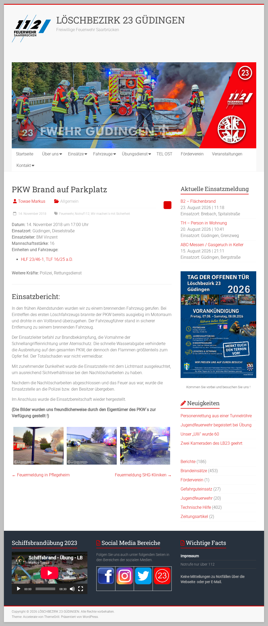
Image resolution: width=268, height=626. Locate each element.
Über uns (50, 153)
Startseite (24, 153)
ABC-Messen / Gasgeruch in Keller (212, 244)
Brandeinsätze (194, 470)
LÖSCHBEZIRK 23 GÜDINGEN (120, 20)
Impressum (190, 556)
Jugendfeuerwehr (197, 498)
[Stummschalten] (72, 588)
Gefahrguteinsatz (196, 489)
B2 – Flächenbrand (198, 201)
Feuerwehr (66, 214)
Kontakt (23, 165)
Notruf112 (82, 214)
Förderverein (192, 153)
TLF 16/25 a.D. (59, 259)
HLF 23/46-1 (32, 259)
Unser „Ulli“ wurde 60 (200, 434)
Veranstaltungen (227, 153)
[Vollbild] (80, 588)
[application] (49, 573)
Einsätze (76, 153)
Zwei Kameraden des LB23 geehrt (211, 443)
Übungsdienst (135, 153)
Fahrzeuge (103, 153)
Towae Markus (31, 201)
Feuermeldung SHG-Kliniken (143, 474)
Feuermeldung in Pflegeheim (41, 474)
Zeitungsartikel (194, 516)
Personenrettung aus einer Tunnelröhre (216, 415)
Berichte (188, 461)
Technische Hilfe (196, 507)
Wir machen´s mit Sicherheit (110, 214)
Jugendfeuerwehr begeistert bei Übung (216, 424)
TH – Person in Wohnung (204, 223)
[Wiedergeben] (18, 588)
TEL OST (164, 153)
